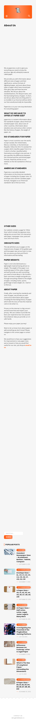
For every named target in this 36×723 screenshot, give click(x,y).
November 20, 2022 (25, 692)
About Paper (21, 660)
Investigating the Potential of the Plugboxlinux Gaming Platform (24, 631)
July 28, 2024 (23, 637)
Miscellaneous (22, 642)
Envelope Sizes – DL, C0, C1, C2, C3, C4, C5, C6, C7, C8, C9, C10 (23, 576)
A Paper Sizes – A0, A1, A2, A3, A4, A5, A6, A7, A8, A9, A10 (24, 593)
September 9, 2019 (24, 564)
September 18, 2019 (24, 619)
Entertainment (22, 624)
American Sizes (22, 605)
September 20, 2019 (25, 599)
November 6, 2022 (24, 654)
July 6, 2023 (22, 674)
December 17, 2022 (24, 582)
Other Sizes (21, 550)
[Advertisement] (18, 48)
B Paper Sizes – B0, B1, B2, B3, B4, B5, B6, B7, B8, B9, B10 (23, 685)
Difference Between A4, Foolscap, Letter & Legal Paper (23, 648)
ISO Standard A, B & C (24, 570)
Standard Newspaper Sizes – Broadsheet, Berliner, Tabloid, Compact (24, 557)
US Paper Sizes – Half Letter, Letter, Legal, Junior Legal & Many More (23, 612)
